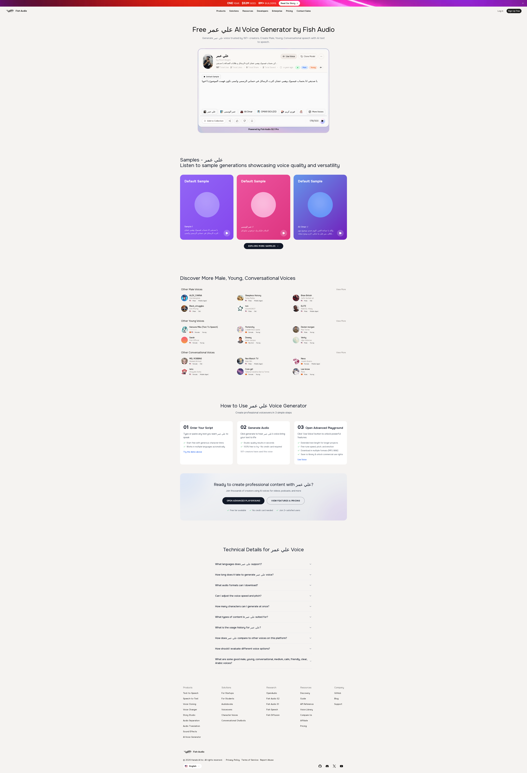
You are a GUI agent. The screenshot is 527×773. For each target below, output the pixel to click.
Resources (248, 11)
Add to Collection (215, 121)
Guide (303, 698)
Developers (262, 11)
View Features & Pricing (285, 501)
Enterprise (277, 11)
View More (341, 289)
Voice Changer (190, 709)
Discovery (305, 693)
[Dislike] (244, 120)
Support (338, 704)
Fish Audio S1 (272, 704)
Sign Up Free (514, 11)
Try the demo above (192, 452)
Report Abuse (267, 760)
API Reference (307, 704)
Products (220, 11)
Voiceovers (227, 709)
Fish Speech (272, 709)
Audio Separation (191, 720)
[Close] (523, 3)
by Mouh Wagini (223, 60)
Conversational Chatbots (234, 720)
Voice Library (306, 709)
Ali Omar (302, 227)
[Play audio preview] (227, 233)
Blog (336, 698)
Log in (500, 11)
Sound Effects (190, 731)
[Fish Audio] (9, 11)
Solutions (234, 11)
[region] (252, 111)
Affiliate (304, 720)
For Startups (228, 693)
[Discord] (327, 766)
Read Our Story (288, 3)
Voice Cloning (189, 704)
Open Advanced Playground (243, 501)
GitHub (337, 693)
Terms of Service (249, 760)
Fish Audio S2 (272, 698)
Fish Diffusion (273, 715)
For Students (228, 698)
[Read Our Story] (263, 3)
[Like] (237, 120)
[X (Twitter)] (334, 766)
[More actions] (321, 56)
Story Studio (189, 715)
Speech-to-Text (190, 698)
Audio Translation (191, 726)
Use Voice (290, 56)
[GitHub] (320, 766)
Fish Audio (21, 10)
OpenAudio (271, 693)
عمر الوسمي (246, 227)
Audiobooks (227, 704)
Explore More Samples (262, 246)
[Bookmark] (252, 120)
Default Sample (212, 77)
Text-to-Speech (190, 693)
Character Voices (230, 715)
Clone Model (309, 56)
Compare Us (306, 715)
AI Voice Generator (192, 737)
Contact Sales (304, 11)
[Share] (230, 120)
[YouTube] (341, 766)
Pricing (289, 11)
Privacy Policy (233, 760)
